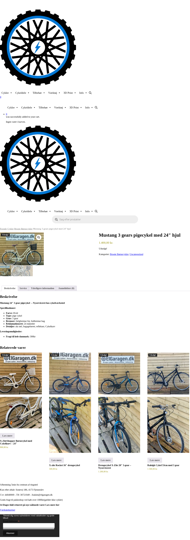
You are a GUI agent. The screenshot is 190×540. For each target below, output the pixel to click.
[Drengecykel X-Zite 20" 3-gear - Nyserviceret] (119, 403)
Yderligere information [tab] (42, 288)
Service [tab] (23, 288)
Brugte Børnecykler (23, 229)
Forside (3, 229)
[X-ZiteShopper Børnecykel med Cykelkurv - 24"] (21, 390)
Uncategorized (136, 254)
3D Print (68, 92)
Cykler (5, 92)
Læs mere (7, 435)
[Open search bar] (90, 92)
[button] (38, 237)
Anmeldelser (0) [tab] (66, 288)
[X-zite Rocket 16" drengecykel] (70, 403)
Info (81, 92)
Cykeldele (20, 92)
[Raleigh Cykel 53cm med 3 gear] (168, 403)
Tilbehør (37, 92)
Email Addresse (11, 521)
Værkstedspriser (7, 510)
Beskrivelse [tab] (9, 288)
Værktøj (52, 92)
